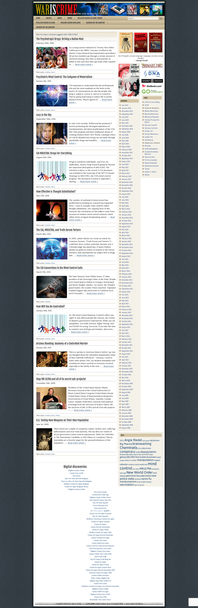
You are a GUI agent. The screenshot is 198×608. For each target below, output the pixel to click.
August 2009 (126, 392)
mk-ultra (136, 469)
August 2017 (126, 161)
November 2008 (127, 419)
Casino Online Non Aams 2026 (100, 554)
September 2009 (127, 389)
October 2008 (126, 422)
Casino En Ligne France (100, 565)
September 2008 (127, 425)
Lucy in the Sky (43, 115)
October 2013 (126, 286)
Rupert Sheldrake (151, 163)
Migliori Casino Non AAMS (100, 594)
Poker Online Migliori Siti (100, 578)
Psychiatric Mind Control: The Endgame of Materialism (64, 77)
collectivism (146, 448)
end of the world (140, 455)
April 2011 (125, 360)
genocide (125, 457)
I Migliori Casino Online (76, 489)
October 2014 (126, 250)
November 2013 (127, 283)
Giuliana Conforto (151, 128)
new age (123, 473)
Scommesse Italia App (100, 495)
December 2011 (127, 345)
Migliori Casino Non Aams (71, 23)
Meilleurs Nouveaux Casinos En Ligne (100, 519)
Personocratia (150, 157)
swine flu (146, 478)
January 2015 (126, 241)
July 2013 (125, 295)
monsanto (155, 469)
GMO (132, 457)
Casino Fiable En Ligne (100, 592)
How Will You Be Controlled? (50, 306)
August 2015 (126, 227)
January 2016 (126, 215)
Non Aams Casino (100, 492)
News (53, 72)
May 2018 (125, 141)
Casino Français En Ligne (100, 538)
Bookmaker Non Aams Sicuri (100, 600)
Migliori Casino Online (76, 470)
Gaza (151, 455)
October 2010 (126, 375)
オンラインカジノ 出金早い (100, 511)
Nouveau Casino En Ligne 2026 (100, 573)
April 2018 (125, 144)
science (137, 479)
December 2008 (127, 416)
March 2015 (126, 235)
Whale (147, 175)
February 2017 (127, 176)
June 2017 (125, 164)
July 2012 (125, 330)
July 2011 (125, 357)
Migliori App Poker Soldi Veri (100, 581)
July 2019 (125, 117)
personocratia (148, 475)
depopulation (148, 451)
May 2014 (125, 265)
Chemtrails (128, 447)
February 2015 (127, 238)
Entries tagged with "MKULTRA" (64, 34)
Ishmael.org (149, 140)
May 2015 (125, 230)
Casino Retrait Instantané (100, 527)
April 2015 (125, 232)
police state (127, 478)
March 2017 (126, 173)
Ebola (131, 455)
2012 (122, 440)
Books (69, 18)
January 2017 (126, 179)
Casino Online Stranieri (100, 575)
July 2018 (125, 135)
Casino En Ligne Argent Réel (100, 567)
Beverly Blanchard (151, 111)
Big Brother (155, 440)
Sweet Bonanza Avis (100, 505)
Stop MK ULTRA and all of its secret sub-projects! (61, 379)
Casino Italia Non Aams (100, 543)
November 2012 (127, 318)
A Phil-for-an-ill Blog (152, 102)
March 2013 (126, 306)
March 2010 (126, 381)
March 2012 (126, 336)
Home (38, 18)
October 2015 (126, 221)
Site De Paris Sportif (100, 503)
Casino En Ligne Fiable (100, 530)
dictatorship (124, 455)
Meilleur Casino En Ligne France (90, 18)
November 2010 (127, 372)
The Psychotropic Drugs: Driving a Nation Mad (59, 39)
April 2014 (125, 268)
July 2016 (125, 197)
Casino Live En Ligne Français (100, 513)
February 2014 (127, 274)
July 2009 (125, 395)
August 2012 (126, 327)
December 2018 (127, 126)
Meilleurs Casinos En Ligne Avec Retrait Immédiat (100, 586)
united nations (146, 482)
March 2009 (126, 407)
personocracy (133, 475)
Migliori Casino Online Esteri (100, 497)
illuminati (151, 457)
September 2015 (127, 224)
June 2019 (125, 120)
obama (123, 476)
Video (58, 415)
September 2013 (127, 289)
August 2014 (126, 256)
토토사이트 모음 (100, 557)
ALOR (147, 105)
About (59, 18)
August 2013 (126, 292)
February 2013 (127, 309)
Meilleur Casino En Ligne (45, 23)
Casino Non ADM (100, 597)
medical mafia (133, 464)
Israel (158, 457)
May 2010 (125, 378)
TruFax (147, 169)
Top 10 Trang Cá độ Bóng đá (100, 559)
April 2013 (125, 304)
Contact (49, 18)
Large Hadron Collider (128, 460)
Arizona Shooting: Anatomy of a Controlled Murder (62, 343)
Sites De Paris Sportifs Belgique (76, 478)
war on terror (139, 485)
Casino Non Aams (100, 540)
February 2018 (127, 150)
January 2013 (126, 312)
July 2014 (125, 259)
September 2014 (127, 253)
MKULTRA (145, 468)
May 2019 (125, 123)
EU (147, 454)
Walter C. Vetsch (150, 172)
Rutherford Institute (152, 166)
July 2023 (125, 105)
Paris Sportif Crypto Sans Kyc (100, 500)
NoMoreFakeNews (151, 149)
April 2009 (125, 404)
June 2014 (125, 262)
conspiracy (127, 451)
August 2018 (126, 132)
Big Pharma (126, 443)
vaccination (127, 484)
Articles (47, 72)
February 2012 (127, 339)
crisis (138, 452)
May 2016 (125, 203)
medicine (143, 464)
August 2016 (126, 194)
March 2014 (126, 271)
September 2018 (127, 129)
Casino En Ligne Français (100, 522)
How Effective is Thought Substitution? (56, 191)
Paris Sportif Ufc (100, 508)
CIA (139, 448)
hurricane (141, 457)
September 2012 (127, 324)
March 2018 (126, 147)
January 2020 (126, 108)
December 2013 (127, 280)
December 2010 (127, 369)
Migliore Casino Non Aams (100, 551)
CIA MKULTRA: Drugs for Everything (54, 153)
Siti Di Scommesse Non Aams (100, 548)
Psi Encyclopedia (151, 160)
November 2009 (127, 383)
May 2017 (125, 167)
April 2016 (125, 206)
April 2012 (125, 333)
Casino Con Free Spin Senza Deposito (100, 546)
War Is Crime (42, 34)
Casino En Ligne (100, 524)
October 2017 (126, 156)
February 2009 (127, 410)
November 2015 (127, 218)
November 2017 (127, 153)
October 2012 (126, 321)
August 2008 (126, 428)
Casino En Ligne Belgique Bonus (76, 487)
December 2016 (127, 182)
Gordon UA (149, 131)
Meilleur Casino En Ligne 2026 (100, 532)
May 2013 (125, 301)
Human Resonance (151, 134)
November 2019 (127, 111)
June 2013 (125, 298)
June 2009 (125, 398)
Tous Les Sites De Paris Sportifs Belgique (76, 481)
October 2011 (126, 348)
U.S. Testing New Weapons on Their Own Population (62, 420)
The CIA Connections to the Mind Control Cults (59, 268)
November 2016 (127, 185)
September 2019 (127, 114)
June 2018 (125, 138)
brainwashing (142, 443)
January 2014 (126, 277)
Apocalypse (146, 440)
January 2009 (126, 413)
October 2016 (126, 188)
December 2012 (127, 315)
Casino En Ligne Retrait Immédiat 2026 (100, 570)
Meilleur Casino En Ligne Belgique (76, 484)
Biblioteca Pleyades (152, 117)
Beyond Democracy (152, 114)
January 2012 (126, 342)
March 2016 (126, 209)
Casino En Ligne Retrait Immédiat (100, 535)
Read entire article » (84, 64)
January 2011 (126, 366)
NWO (155, 473)
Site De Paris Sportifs (100, 516)
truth (138, 482)
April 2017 (125, 170)
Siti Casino (76, 476)
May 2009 (125, 401)
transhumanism (128, 481)
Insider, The (149, 137)
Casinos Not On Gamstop (95, 23)
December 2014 (127, 244)
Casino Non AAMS (76, 473)
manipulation (145, 459)
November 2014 (127, 247)
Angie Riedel (133, 440)
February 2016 (127, 212)
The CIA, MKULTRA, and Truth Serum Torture (58, 230)
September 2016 (127, 191)
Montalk (148, 146)
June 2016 (125, 200)
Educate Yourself (151, 125)
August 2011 (126, 354)
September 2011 (127, 351)
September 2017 (127, 158)
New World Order (139, 472)
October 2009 (126, 386)
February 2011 (127, 363)
